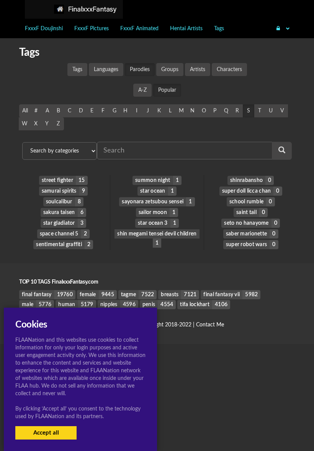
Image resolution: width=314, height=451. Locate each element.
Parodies (140, 69)
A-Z (142, 90)
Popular (167, 90)
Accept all (46, 433)
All (25, 111)
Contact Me (210, 325)
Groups (169, 69)
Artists (197, 69)
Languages (106, 69)
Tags (77, 69)
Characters (229, 69)
